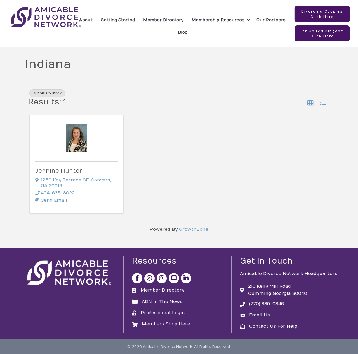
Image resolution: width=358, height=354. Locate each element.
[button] (322, 14)
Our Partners (271, 19)
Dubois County (46, 93)
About (86, 19)
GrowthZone (193, 229)
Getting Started (118, 19)
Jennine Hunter (58, 170)
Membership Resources (218, 19)
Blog (182, 32)
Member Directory (163, 19)
